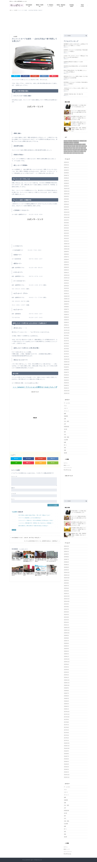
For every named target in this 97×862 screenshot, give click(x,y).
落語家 (65, 452)
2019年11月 (66, 277)
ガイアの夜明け (83, 140)
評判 (71, 153)
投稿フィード (67, 465)
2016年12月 (66, 359)
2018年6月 (66, 311)
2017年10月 (66, 332)
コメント (14, 476)
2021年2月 (66, 238)
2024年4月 (66, 183)
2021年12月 (66, 212)
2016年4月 (66, 380)
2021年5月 (66, 230)
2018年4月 (66, 317)
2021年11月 (66, 214)
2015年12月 (66, 390)
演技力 (65, 151)
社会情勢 (82, 5)
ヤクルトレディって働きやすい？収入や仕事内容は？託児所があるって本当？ (35, 520)
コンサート (66, 142)
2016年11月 (66, 361)
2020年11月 (66, 246)
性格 (71, 149)
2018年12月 (66, 296)
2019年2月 (66, 290)
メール (13, 493)
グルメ (65, 405)
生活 (65, 434)
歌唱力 (85, 149)
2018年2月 (66, 322)
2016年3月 (66, 382)
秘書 (78, 151)
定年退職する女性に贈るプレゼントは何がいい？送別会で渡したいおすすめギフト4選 (78, 118)
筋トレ (81, 151)
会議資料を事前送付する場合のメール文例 (73, 61)
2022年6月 (66, 204)
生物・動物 (66, 437)
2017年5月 (66, 346)
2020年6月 (66, 259)
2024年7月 (66, 175)
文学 (65, 424)
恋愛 (65, 418)
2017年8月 (66, 338)
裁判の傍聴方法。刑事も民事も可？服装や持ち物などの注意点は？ (33, 525)
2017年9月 (66, 335)
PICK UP (65, 140)
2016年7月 (66, 372)
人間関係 (69, 146)
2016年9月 (66, 367)
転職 (79, 153)
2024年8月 (66, 172)
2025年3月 (66, 162)
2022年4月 (66, 207)
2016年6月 (66, 375)
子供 (82, 147)
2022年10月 (66, 193)
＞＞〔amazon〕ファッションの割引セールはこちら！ (34, 387)
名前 (13, 487)
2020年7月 (66, 256)
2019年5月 (66, 283)
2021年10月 (66, 217)
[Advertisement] (48, 23)
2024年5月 (66, 180)
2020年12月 (66, 243)
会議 (80, 146)
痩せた (75, 151)
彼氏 (68, 149)
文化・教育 (61, 5)
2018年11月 (66, 298)
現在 (69, 151)
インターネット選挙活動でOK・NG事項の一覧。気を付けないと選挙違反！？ (35, 523)
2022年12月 (66, 188)
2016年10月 (66, 364)
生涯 (71, 151)
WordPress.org (67, 469)
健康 (39, 5)
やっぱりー (31, 859)
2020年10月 (66, 249)
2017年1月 (66, 356)
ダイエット (76, 142)
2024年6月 (66, 178)
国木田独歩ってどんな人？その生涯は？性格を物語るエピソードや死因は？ (76, 83)
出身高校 (70, 147)
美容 (68, 153)
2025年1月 (66, 167)
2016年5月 (66, 377)
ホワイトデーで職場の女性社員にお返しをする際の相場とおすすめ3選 (78, 112)
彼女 (65, 149)
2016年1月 (66, 388)
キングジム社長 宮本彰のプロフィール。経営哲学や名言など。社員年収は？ (41, 541)
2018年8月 (66, 306)
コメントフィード (68, 467)
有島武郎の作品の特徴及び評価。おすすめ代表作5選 (75, 66)
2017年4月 (66, 348)
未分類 (65, 429)
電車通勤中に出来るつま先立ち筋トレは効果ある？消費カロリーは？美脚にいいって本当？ (76, 44)
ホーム (12, 10)
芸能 (29, 5)
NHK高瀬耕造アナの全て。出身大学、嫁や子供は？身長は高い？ (26, 537)
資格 (73, 153)
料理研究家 (75, 149)
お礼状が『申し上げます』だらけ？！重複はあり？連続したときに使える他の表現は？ (76, 56)
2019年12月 (66, 275)
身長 (76, 153)
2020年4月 (66, 264)
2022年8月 (66, 199)
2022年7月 (66, 201)
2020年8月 (66, 254)
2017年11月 (66, 330)
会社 (77, 146)
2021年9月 (66, 220)
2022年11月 (66, 191)
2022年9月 (66, 196)
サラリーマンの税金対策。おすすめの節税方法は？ (29, 517)
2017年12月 (66, 327)
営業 (77, 147)
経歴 (84, 151)
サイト (13, 499)
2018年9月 (66, 304)
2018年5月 (66, 314)
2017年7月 (66, 340)
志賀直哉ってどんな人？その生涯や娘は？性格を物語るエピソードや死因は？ (76, 50)
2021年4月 (66, 233)
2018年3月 (66, 319)
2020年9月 (66, 251)
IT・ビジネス (50, 5)
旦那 (79, 149)
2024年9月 (66, 170)
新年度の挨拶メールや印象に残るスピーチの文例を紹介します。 (78, 106)
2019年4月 (66, 285)
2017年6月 (66, 343)
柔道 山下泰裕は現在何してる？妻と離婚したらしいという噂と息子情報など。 (75, 71)
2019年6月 (66, 280)
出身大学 (66, 147)
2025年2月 (66, 165)
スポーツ (66, 408)
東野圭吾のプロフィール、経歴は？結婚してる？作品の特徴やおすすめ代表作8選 (76, 77)
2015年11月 (66, 393)
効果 (74, 147)
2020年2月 (66, 270)
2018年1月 (66, 325)
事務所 (65, 146)
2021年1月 (66, 241)
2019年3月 (66, 288)
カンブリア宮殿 (76, 140)
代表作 (73, 146)
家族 (84, 147)
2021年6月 (66, 228)
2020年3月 (66, 267)
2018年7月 (66, 309)
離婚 (82, 153)
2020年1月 (66, 272)
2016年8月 (66, 369)
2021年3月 (66, 235)
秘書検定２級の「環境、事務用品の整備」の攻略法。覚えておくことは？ (78, 129)
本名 (82, 149)
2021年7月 (66, 225)
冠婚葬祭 (72, 5)
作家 (83, 146)
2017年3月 (66, 351)
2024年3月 (66, 186)
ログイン (66, 463)
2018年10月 (66, 301)
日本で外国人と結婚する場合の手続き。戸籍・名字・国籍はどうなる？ (34, 515)
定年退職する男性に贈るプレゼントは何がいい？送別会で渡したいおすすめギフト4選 (78, 124)
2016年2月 (66, 385)
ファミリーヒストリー (68, 144)
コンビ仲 (71, 142)
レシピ (84, 144)
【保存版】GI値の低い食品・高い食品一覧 (73, 94)
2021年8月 (66, 222)
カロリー (70, 140)
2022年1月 (66, 209)
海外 (65, 431)
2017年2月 (66, 353)
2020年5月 (66, 262)
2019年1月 (66, 293)
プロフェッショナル (77, 144)
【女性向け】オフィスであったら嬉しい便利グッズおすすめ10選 (76, 89)
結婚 (65, 153)
